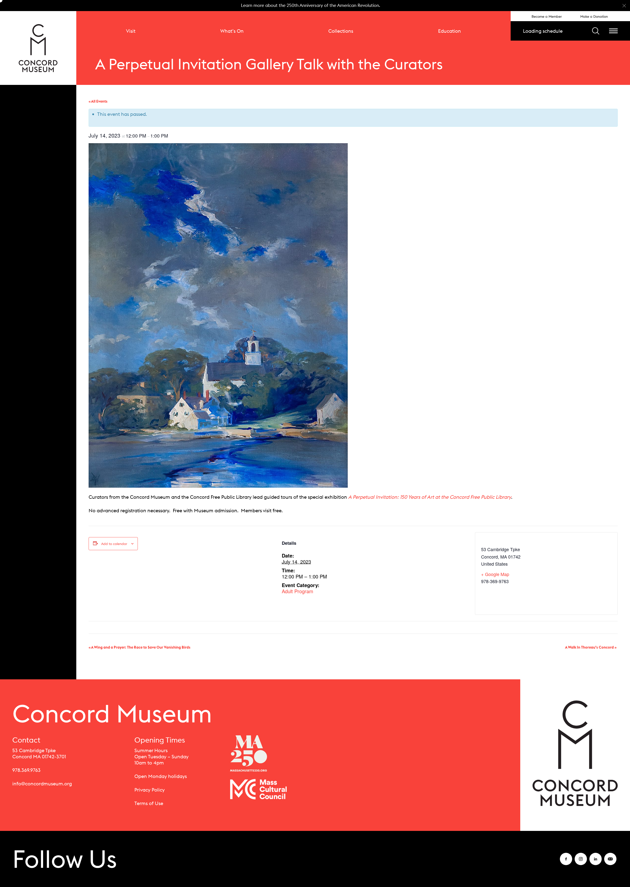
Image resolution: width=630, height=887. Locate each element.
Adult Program (297, 591)
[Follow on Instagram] (581, 862)
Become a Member (547, 16)
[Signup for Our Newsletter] (610, 862)
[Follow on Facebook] (566, 862)
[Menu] (613, 31)
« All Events (98, 101)
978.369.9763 (26, 770)
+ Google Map (495, 574)
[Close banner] (624, 5)
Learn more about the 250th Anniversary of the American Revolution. (310, 5)
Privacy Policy (149, 790)
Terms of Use (148, 803)
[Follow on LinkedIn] (595, 862)
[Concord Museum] (38, 48)
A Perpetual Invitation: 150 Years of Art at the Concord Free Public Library (429, 497)
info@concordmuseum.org (42, 783)
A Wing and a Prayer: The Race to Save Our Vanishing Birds (139, 647)
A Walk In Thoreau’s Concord (590, 647)
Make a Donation (594, 16)
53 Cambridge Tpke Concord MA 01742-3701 (39, 753)
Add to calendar (114, 544)
